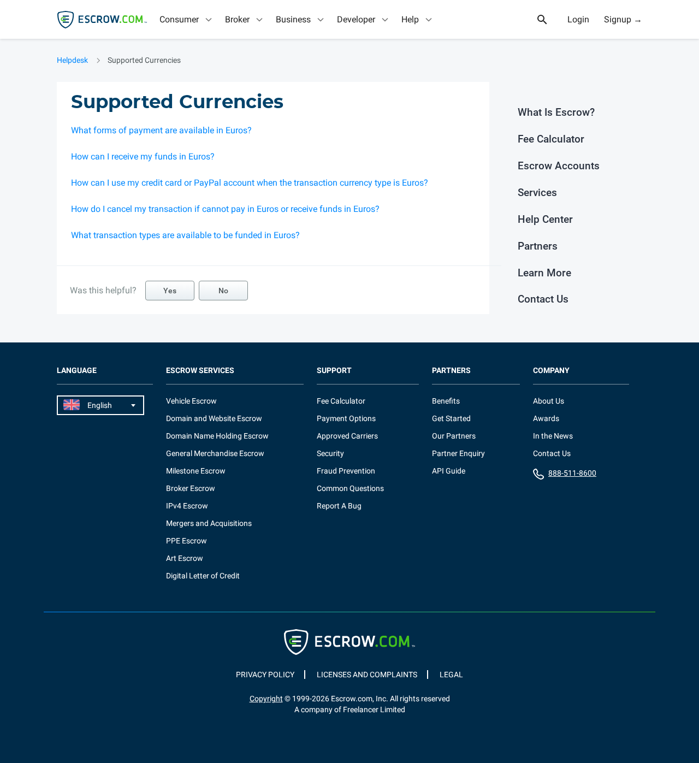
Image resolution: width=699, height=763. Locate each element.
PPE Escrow (186, 540)
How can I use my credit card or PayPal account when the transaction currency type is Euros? (249, 183)
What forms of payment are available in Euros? (161, 130)
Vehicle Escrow (191, 401)
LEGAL (451, 674)
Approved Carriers (347, 435)
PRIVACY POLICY (265, 674)
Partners (538, 246)
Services (537, 192)
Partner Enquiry (458, 453)
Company (551, 370)
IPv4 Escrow (187, 505)
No (223, 290)
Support (334, 370)
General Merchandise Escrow (215, 453)
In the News (553, 435)
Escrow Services (200, 370)
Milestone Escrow (196, 470)
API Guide (448, 470)
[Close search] (548, 19)
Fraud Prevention (346, 470)
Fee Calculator (551, 139)
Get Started (451, 418)
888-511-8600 (572, 473)
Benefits (446, 401)
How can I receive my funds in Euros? (143, 156)
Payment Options (346, 418)
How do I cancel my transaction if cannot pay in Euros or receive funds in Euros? (225, 209)
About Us (548, 401)
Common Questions (350, 488)
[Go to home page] (102, 19)
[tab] (187, 19)
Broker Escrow (190, 488)
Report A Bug (339, 505)
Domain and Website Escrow (214, 418)
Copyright (266, 698)
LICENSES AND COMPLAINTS (367, 674)
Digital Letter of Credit (203, 575)
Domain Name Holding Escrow (217, 435)
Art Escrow (184, 558)
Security (330, 453)
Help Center (545, 219)
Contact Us (543, 299)
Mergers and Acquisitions (209, 523)
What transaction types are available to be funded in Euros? (185, 235)
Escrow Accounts (559, 165)
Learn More (544, 273)
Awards (546, 418)
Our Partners (454, 435)
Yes (169, 290)
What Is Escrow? (556, 112)
